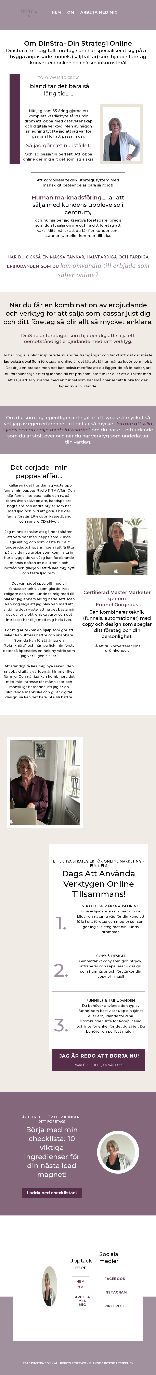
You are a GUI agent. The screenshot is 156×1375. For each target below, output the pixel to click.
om (70, 12)
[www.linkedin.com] (109, 1321)
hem (56, 12)
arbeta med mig (99, 12)
